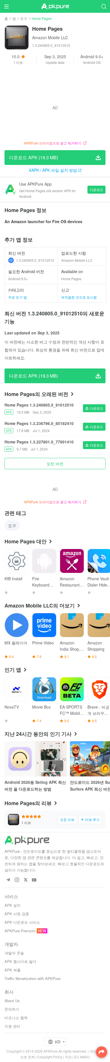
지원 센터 (12, 1026)
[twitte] (25, 880)
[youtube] (34, 880)
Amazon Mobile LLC (50, 37)
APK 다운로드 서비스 (22, 922)
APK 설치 (13, 905)
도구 (23, 18)
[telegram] (8, 880)
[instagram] (16, 880)
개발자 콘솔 (14, 953)
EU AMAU (82, 1056)
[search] (103, 6)
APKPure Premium (20, 930)
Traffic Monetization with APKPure (32, 978)
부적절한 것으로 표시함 (79, 297)
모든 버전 (55, 463)
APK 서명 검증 (17, 913)
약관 (68, 1056)
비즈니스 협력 (16, 1017)
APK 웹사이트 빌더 (20, 961)
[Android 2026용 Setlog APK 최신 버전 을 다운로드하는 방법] (36, 758)
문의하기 (12, 1009)
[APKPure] (55, 6)
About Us (12, 1000)
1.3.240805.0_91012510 (35, 260)
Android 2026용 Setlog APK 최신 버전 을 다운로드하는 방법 (35, 785)
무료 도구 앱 (17, 297)
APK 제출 (13, 970)
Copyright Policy (49, 1056)
